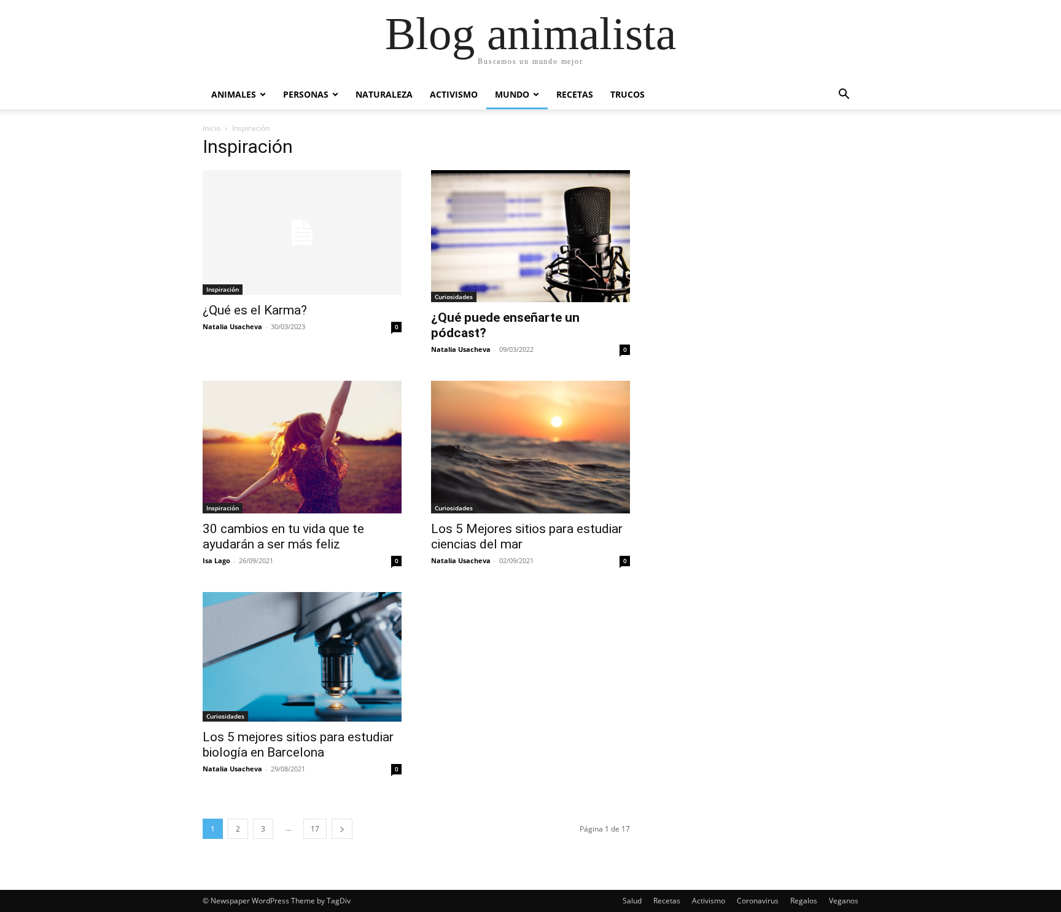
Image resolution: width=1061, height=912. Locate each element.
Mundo (512, 94)
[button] (843, 95)
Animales (233, 94)
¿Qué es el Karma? (255, 310)
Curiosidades (454, 296)
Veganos (843, 900)
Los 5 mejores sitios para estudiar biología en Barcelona (298, 745)
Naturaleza (384, 94)
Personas (305, 94)
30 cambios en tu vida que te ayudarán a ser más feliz (283, 536)
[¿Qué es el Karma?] (302, 232)
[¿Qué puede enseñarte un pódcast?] (530, 236)
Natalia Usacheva (232, 326)
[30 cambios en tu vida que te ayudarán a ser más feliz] (302, 447)
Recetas (574, 94)
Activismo (454, 94)
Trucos (627, 94)
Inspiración (222, 289)
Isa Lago (216, 560)
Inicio (211, 128)
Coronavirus (758, 900)
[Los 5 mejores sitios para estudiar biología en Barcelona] (302, 657)
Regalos (803, 900)
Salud (632, 900)
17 (315, 829)
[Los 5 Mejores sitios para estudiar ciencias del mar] (530, 447)
